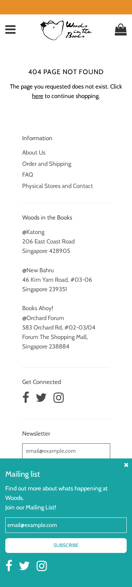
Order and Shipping (46, 163)
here (37, 95)
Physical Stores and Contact (57, 185)
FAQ (27, 174)
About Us (33, 152)
